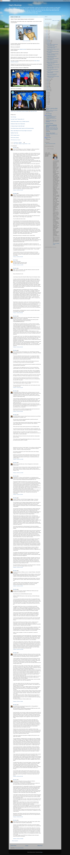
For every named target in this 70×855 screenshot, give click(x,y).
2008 (47, 102)
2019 (47, 34)
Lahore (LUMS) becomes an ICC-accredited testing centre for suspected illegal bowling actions (51, 117)
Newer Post (13, 845)
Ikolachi (31, 111)
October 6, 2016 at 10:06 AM (18, 838)
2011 (47, 98)
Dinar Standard (49, 113)
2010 (47, 99)
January (48, 90)
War (29, 143)
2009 (47, 101)
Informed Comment (49, 123)
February (48, 89)
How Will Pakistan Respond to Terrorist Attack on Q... (52, 47)
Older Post (39, 845)
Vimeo (35, 111)
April (48, 86)
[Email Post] (24, 142)
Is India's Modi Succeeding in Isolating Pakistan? (52, 57)
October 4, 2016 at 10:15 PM (18, 649)
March (48, 87)
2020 (47, 33)
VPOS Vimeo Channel (15, 137)
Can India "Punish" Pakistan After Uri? (17, 119)
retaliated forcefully (22, 49)
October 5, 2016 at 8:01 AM (18, 776)
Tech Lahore (48, 137)
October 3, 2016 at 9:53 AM (18, 256)
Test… (47, 138)
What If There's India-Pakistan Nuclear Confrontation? (52, 74)
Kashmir (17, 143)
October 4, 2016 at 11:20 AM (18, 472)
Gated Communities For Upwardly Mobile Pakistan (52, 72)
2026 (47, 24)
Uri (28, 143)
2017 (47, 37)
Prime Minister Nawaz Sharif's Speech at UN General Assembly (22, 128)
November (49, 41)
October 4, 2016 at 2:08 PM (18, 494)
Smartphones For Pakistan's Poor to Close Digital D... (53, 49)
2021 (47, 31)
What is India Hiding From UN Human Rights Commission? (21, 130)
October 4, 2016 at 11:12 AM (18, 459)
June (48, 83)
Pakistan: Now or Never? (50, 133)
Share (46, 16)
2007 (47, 104)
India (14, 143)
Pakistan (20, 143)
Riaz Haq (14, 147)
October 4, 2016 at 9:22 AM (18, 387)
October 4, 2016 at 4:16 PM (18, 567)
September (49, 79)
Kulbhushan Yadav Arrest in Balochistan (18, 123)
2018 (47, 36)
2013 (47, 95)
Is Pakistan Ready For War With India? (17, 126)
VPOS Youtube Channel (15, 135)
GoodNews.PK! (49, 115)
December (49, 40)
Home (26, 845)
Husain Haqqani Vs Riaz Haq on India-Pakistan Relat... (52, 45)
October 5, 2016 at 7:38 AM (18, 701)
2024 (47, 27)
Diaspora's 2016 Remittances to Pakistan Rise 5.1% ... (52, 63)
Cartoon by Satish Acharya (26, 40)
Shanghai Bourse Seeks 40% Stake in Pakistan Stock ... (53, 77)
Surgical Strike (24, 143)
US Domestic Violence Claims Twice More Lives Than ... (53, 67)
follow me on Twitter (55, 20)
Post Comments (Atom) (19, 847)
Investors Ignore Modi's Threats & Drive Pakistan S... (52, 59)
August (48, 80)
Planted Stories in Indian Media (52, 60)
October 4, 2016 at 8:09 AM (18, 312)
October (48, 43)
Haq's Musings (15, 5)
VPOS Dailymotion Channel (15, 139)
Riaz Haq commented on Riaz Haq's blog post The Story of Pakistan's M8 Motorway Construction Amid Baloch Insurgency (52, 129)
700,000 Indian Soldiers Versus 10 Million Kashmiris (20, 121)
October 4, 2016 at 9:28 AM (18, 411)
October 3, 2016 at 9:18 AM (18, 190)
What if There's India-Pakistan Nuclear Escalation (19, 111)
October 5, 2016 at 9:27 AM (18, 816)
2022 (47, 30)
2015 (47, 92)
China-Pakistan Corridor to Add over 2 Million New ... (53, 65)
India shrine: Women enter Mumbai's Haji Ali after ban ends (52, 111)
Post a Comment (15, 840)
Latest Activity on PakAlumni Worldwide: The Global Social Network (51, 126)
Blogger (41, 852)
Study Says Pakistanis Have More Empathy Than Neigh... (52, 54)
